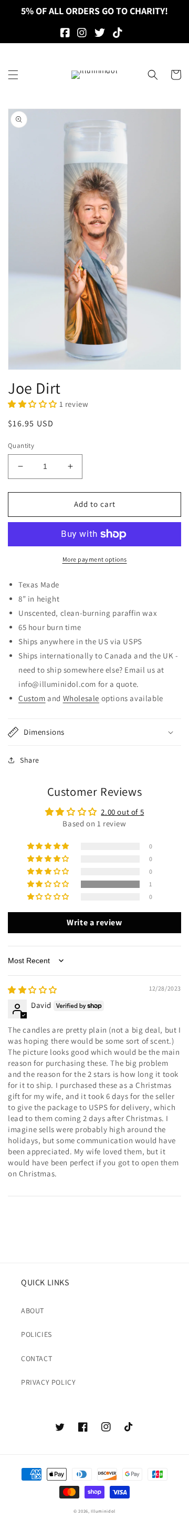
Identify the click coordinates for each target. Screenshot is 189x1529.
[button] (13, 74)
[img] (32, 990)
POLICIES (36, 1334)
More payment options (94, 559)
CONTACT (36, 1358)
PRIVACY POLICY (48, 1382)
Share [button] (29, 760)
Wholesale (81, 698)
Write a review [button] (94, 922)
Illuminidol (103, 1511)
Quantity (21, 445)
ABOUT (32, 1310)
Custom (32, 698)
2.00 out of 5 (122, 812)
